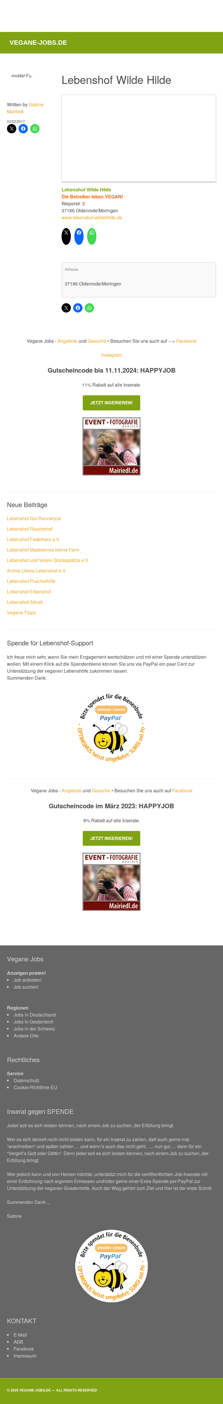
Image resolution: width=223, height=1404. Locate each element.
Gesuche (97, 340)
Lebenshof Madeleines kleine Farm (43, 549)
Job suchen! (26, 986)
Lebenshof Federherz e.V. (33, 539)
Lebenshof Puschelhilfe (31, 581)
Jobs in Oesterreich (33, 1021)
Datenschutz (26, 1080)
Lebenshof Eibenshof (29, 591)
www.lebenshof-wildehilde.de (92, 217)
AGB (18, 1341)
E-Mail (20, 1334)
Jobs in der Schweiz (34, 1028)
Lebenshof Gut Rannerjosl (34, 518)
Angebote (68, 340)
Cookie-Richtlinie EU (35, 1087)
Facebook (186, 340)
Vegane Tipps (21, 612)
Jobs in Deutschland (35, 1014)
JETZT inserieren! (111, 402)
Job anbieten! (28, 979)
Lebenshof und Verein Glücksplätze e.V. (48, 560)
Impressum (25, 1355)
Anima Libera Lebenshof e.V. (36, 570)
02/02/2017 (16, 121)
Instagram (111, 354)
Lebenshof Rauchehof (30, 528)
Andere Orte (26, 1035)
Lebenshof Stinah (25, 602)
